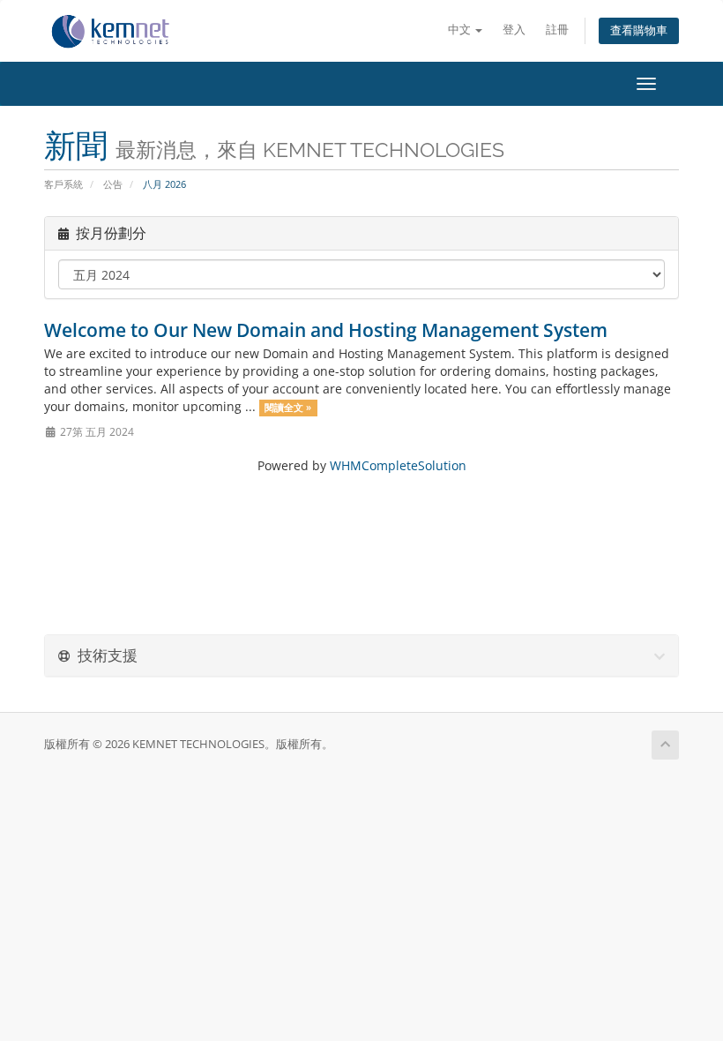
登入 (514, 29)
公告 (113, 184)
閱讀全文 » (288, 407)
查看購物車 (638, 30)
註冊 (557, 29)
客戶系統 (63, 184)
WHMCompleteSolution (398, 465)
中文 (460, 29)
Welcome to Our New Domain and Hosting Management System (325, 330)
